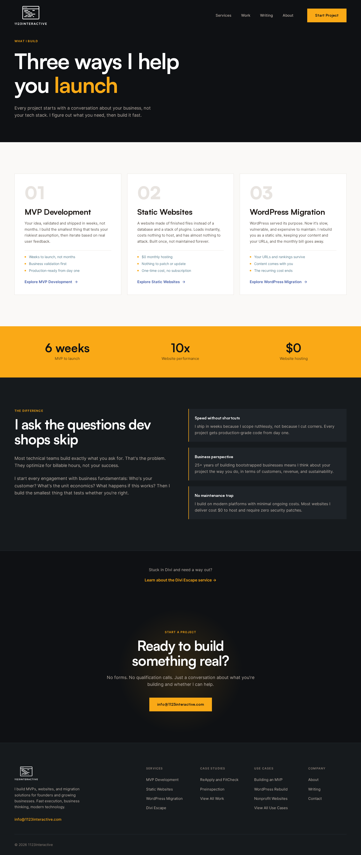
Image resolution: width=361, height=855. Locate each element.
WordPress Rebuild (271, 789)
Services (223, 15)
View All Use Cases (271, 807)
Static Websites (159, 789)
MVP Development (162, 779)
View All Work (212, 798)
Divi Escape (156, 807)
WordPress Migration (164, 798)
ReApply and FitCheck (219, 779)
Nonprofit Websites (271, 798)
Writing (266, 15)
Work (245, 15)
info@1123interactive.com (180, 704)
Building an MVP (268, 779)
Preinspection (212, 789)
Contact (315, 798)
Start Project (327, 15)
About (288, 15)
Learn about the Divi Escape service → (180, 580)
